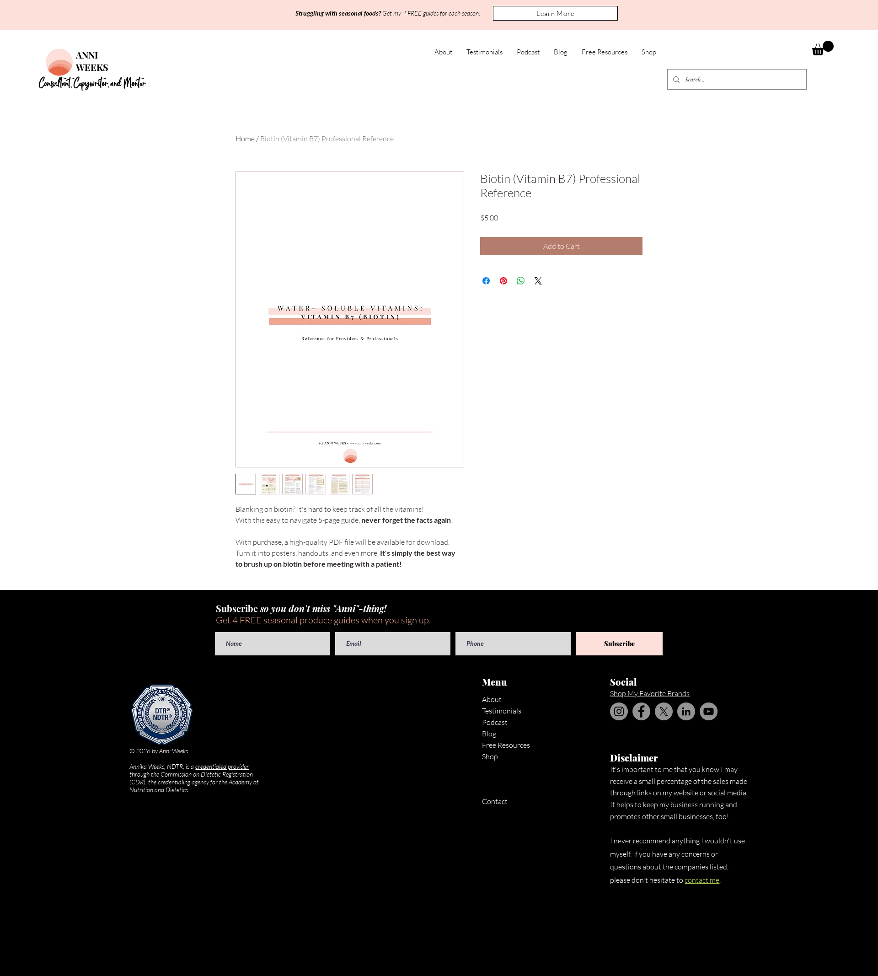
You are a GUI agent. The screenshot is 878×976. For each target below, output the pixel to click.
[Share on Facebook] (486, 280)
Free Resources (506, 745)
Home (245, 138)
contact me (702, 880)
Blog (489, 733)
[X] (664, 711)
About (492, 699)
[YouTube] (708, 711)
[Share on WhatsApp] (520, 280)
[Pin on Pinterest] (503, 280)
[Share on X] (538, 280)
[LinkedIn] (686, 711)
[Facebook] (641, 711)
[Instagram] (619, 711)
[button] (555, 13)
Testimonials (501, 710)
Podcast (495, 722)
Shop (490, 756)
